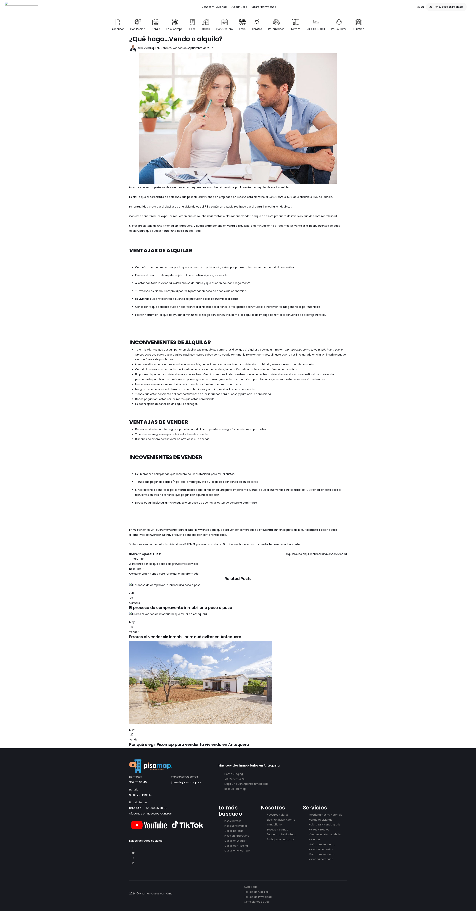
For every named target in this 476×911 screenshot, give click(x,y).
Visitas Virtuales (234, 779)
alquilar (290, 554)
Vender (177, 48)
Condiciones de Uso (257, 902)
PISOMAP (190, 544)
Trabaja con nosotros (281, 839)
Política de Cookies (256, 892)
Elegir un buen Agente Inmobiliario (246, 784)
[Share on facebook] (154, 554)
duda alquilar (303, 554)
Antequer (193, 187)
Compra (165, 48)
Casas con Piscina (236, 846)
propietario (145, 226)
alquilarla (244, 226)
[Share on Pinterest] (160, 554)
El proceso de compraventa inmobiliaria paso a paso (180, 607)
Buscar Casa (239, 7)
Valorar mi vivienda (263, 7)
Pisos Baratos (232, 821)
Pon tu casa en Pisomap (448, 7)
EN (418, 7)
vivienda (341, 554)
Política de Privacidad (258, 897)
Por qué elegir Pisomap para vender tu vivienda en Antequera (189, 744)
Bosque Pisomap (235, 789)
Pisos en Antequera (236, 836)
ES (422, 7)
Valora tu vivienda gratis (324, 824)
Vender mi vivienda (214, 7)
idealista (285, 206)
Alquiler (154, 48)
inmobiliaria (319, 554)
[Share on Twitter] (155, 554)
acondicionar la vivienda (240, 364)
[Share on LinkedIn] (157, 554)
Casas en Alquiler (235, 841)
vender (331, 554)
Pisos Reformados (235, 826)
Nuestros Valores (277, 815)
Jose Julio (143, 48)
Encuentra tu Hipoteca (281, 834)
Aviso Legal (251, 887)
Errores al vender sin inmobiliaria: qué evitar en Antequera (185, 637)
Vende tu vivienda (320, 820)
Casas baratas (233, 831)
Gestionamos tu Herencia (325, 815)
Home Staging (233, 774)
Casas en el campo (237, 850)
